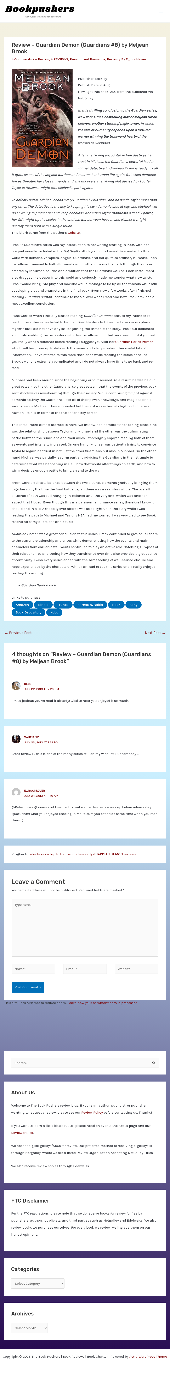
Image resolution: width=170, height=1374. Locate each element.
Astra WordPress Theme (148, 1356)
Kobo (54, 612)
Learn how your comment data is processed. (103, 1003)
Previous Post (18, 632)
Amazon (22, 605)
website (74, 232)
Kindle (43, 605)
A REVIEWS (59, 59)
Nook (116, 605)
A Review (42, 59)
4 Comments (22, 59)
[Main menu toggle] (161, 11)
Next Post (155, 632)
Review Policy (92, 1112)
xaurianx (31, 737)
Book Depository (28, 612)
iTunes (63, 605)
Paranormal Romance (87, 59)
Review (112, 59)
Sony (133, 605)
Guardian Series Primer (134, 342)
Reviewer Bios (22, 1133)
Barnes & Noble (90, 605)
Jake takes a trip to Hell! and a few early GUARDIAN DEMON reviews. (83, 854)
